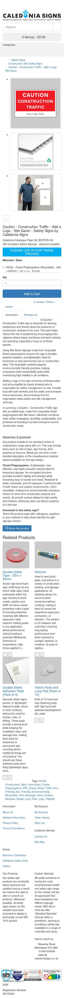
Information (34, 784)
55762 (42, 781)
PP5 (25, 788)
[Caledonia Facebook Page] (14, 2)
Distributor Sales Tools (15, 860)
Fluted (45, 784)
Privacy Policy (10, 823)
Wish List (40, 823)
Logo (41, 799)
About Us (8, 812)
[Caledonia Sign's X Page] (38, 963)
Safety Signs (18, 60)
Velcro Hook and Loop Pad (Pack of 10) (48, 691)
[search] (57, 27)
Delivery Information (14, 817)
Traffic (48, 788)
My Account (41, 812)
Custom (48, 795)
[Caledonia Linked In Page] (6, 2)
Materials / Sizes (12, 260)
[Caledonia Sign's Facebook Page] (36, 963)
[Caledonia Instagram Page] (12, 2)
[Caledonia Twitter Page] (9, 2)
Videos (6, 866)
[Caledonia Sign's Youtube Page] (41, 963)
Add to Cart (32, 293)
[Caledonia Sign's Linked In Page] (46, 963)
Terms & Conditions (14, 828)
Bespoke (10, 799)
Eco (18, 791)
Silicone (40, 571)
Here (40, 795)
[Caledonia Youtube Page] (4, 2)
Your (21, 795)
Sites (23, 784)
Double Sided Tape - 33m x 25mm (12, 575)
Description (12, 315)
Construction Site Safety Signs (25, 63)
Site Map (40, 842)
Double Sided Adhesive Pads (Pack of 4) (13, 691)
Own (34, 799)
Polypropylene (13, 788)
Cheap (32, 788)
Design (20, 799)
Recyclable (11, 795)
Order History (42, 817)
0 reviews (39, 302)
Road (41, 788)
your (28, 799)
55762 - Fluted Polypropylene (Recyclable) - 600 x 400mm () (33, 269)
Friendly (25, 791)
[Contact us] (51, 2)
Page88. (50, 799)
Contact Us (41, 836)
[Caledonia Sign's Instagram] (44, 963)
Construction (12, 784)
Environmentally (40, 791)
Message (30, 795)
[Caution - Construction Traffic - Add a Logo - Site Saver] (35, 103)
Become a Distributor (14, 855)
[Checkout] (59, 2)
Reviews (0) (31, 315)
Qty (5, 277)
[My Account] (55, 2)
